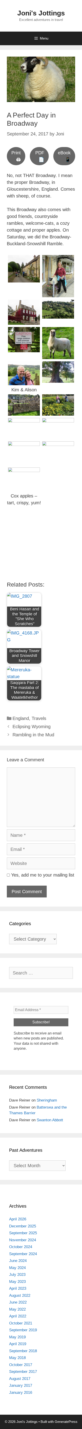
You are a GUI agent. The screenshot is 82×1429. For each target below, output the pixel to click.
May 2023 (17, 1281)
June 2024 (18, 1261)
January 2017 (20, 1385)
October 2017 (20, 1365)
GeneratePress (66, 1422)
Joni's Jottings (41, 13)
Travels (39, 718)
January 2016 (20, 1392)
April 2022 (17, 1316)
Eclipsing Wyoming (32, 726)
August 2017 (19, 1379)
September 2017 (23, 1371)
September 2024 (23, 1254)
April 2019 (17, 1344)
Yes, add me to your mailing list (42, 874)
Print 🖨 (16, 156)
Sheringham (47, 1100)
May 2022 (17, 1309)
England (21, 718)
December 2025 (22, 1226)
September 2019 (23, 1330)
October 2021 (20, 1323)
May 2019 (17, 1337)
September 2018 (23, 1351)
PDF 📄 (39, 156)
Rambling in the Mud (33, 734)
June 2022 (18, 1302)
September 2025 (23, 1233)
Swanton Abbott (50, 1120)
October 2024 (20, 1247)
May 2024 (17, 1268)
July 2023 (17, 1274)
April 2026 (17, 1219)
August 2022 (19, 1295)
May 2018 (17, 1358)
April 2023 (17, 1288)
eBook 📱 (64, 156)
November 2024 (22, 1240)
